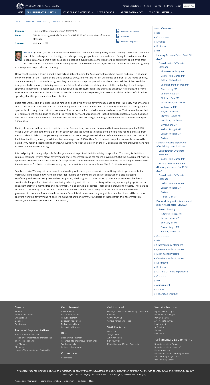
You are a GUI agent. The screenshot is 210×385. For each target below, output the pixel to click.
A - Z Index (159, 327)
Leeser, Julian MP (170, 218)
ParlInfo (157, 5)
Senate (18, 311)
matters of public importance (172, 271)
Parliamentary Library (70, 324)
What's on (112, 331)
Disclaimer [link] (69, 380)
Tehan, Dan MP (169, 196)
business (161, 46)
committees (162, 37)
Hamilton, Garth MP (171, 120)
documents (162, 262)
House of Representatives (27, 334)
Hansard (56, 22)
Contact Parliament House (119, 320)
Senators (19, 320)
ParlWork (168, 5)
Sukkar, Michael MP (171, 80)
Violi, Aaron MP (169, 106)
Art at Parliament (114, 337)
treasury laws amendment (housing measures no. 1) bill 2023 (172, 167)
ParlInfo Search (162, 317)
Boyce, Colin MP (169, 111)
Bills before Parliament (71, 337)
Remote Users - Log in (165, 314)
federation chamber (167, 293)
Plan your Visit (113, 340)
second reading (167, 209)
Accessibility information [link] (26, 380)
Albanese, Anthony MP (173, 71)
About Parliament (132, 12)
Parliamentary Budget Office (167, 356)
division (165, 138)
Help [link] (91, 380)
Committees (66, 357)
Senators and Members (76, 12)
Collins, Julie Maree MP (173, 75)
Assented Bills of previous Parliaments (79, 340)
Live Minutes (21, 344)
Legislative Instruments (71, 347)
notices (160, 289)
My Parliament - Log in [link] (164, 311)
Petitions (111, 314)
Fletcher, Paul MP (170, 98)
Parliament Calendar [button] (132, 5)
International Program (71, 327)
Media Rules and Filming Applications (124, 344)
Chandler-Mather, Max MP (175, 84)
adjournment (163, 284)
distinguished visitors (167, 253)
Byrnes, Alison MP (170, 231)
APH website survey (164, 320)
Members (19, 347)
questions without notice (170, 249)
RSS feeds (159, 333)
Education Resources (71, 320)
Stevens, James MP (171, 115)
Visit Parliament (159, 12)
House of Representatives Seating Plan (33, 350)
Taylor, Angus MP (170, 227)
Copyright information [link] (51, 380)
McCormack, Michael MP (173, 102)
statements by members (169, 244)
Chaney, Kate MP (170, 93)
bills (158, 32)
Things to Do (113, 334)
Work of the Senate (24, 314)
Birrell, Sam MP (169, 124)
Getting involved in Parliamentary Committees (128, 311)
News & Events (105, 12)
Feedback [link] (81, 380)
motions (160, 41)
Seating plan (20, 324)
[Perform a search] (192, 6)
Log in (178, 5)
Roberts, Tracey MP (171, 213)
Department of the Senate (167, 344)
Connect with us (114, 317)
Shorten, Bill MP (169, 222)
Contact (147, 5)
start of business (163, 28)
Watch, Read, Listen (70, 314)
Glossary (158, 330)
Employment (160, 324)
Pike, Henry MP (169, 89)
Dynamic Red (21, 317)
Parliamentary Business (41, 12)
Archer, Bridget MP (171, 129)
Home (20, 12)
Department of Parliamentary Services (172, 353)
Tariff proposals (68, 344)
